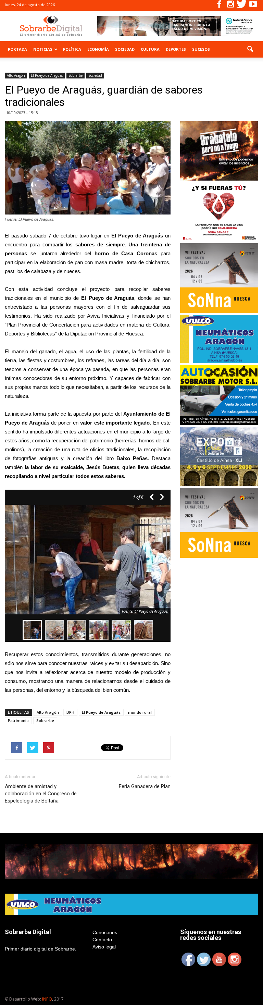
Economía (98, 49)
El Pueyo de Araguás (101, 712)
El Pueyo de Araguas (47, 75)
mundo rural (140, 712)
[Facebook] (219, 5)
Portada (17, 49)
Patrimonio (18, 720)
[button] (250, 49)
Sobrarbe (75, 75)
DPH (70, 712)
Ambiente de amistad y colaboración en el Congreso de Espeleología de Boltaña (41, 793)
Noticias (42, 49)
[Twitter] (242, 5)
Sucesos (201, 49)
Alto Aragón (16, 75)
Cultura (150, 49)
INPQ (47, 999)
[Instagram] (230, 5)
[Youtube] (253, 5)
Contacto (102, 939)
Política (72, 49)
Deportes (176, 49)
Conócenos (104, 932)
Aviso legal (104, 946)
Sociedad (125, 49)
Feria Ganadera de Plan (145, 786)
